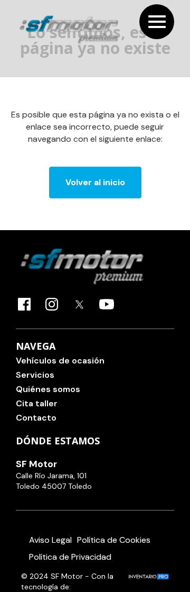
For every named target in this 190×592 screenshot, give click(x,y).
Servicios (35, 374)
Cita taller (37, 403)
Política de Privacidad (70, 556)
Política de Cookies (113, 539)
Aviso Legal (50, 539)
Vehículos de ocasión (60, 360)
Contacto (36, 417)
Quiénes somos (48, 389)
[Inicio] (68, 29)
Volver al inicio (95, 182)
